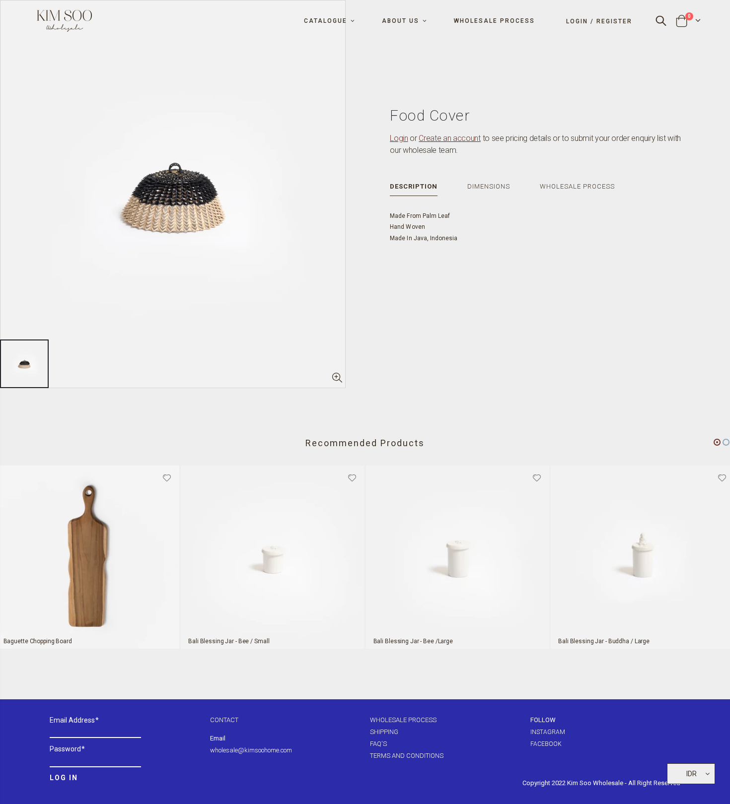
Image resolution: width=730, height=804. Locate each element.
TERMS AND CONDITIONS (406, 755)
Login (399, 138)
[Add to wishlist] (167, 477)
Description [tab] (414, 186)
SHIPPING (384, 732)
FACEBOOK (546, 743)
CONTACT (224, 720)
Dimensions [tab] (488, 186)
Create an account (450, 138)
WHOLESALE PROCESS (403, 720)
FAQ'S (378, 743)
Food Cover (430, 115)
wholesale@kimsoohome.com (251, 750)
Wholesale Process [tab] (577, 186)
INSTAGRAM (547, 732)
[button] (717, 442)
